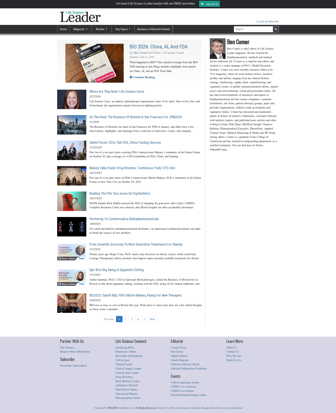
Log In (261, 21)
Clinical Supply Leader (128, 368)
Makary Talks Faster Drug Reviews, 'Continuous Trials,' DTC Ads (132, 168)
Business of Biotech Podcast (153, 29)
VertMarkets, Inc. (126, 408)
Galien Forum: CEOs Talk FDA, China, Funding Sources (125, 142)
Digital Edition (179, 356)
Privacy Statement (180, 408)
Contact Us (232, 351)
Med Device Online (126, 389)
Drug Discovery (124, 377)
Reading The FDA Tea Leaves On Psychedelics (119, 193)
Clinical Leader (124, 364)
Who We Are (233, 356)
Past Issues (177, 351)
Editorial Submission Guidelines (189, 368)
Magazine (79, 29)
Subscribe (273, 21)
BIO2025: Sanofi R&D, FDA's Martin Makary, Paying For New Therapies (135, 295)
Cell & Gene (123, 360)
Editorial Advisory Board (185, 364)
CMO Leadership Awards (185, 382)
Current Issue (178, 347)
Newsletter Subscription (73, 365)
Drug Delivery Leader (128, 381)
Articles (100, 29)
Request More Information (75, 351)
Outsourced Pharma (126, 394)
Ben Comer (140, 52)
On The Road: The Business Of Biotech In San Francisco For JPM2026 (135, 117)
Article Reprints (180, 360)
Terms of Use (163, 408)
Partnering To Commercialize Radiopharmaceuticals (124, 219)
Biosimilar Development (129, 356)
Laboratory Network (127, 385)
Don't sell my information (229, 408)
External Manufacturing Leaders (189, 395)
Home (63, 29)
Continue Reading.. (144, 77)
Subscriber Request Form (203, 408)
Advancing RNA (125, 347)
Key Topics (122, 29)
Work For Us (233, 360)
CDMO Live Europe (182, 391)
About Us (231, 347)
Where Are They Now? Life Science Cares (116, 92)
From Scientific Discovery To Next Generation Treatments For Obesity (135, 244)
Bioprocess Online (126, 351)
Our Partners (67, 347)
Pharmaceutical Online (128, 398)
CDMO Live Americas (183, 386)
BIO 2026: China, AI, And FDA (159, 47)
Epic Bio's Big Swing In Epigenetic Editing (116, 270)
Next (152, 319)
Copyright (99, 408)
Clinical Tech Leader (127, 372)
